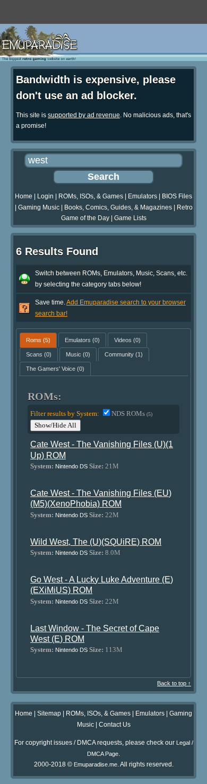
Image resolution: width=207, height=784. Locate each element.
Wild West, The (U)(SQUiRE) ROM (95, 541)
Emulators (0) (82, 340)
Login (45, 196)
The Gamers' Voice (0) (55, 368)
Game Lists (130, 218)
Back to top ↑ (174, 683)
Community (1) (124, 354)
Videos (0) (127, 340)
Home (23, 196)
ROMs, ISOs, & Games (90, 196)
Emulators (142, 196)
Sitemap (49, 713)
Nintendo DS (71, 466)
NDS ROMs (131, 413)
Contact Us (115, 724)
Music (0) (78, 354)
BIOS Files (177, 196)
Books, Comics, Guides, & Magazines (118, 207)
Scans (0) (38, 354)
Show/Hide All (55, 425)
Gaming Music (38, 207)
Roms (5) (38, 340)
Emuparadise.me (95, 764)
